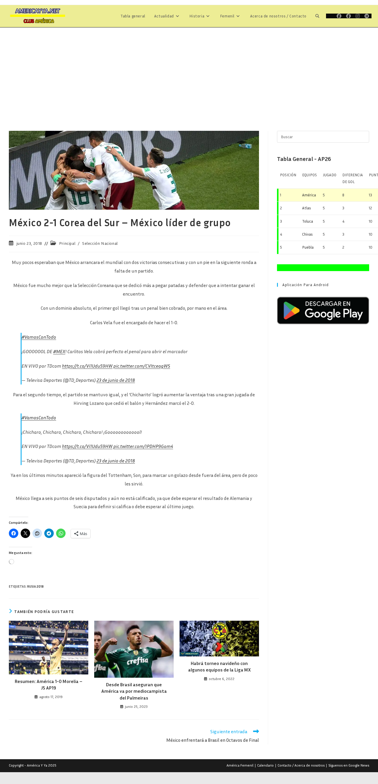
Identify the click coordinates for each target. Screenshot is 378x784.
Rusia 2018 (35, 586)
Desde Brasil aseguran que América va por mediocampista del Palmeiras (134, 691)
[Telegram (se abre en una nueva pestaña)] (367, 16)
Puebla (308, 247)
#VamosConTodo (39, 337)
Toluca (307, 221)
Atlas (306, 208)
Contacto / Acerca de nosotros (301, 765)
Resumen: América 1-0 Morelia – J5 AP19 (48, 684)
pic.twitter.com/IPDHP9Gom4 (143, 446)
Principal (67, 243)
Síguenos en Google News (348, 765)
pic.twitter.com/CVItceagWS (141, 366)
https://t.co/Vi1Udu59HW (87, 366)
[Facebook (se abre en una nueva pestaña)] (339, 16)
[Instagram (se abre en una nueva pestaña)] (357, 16)
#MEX (59, 351)
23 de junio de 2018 (116, 380)
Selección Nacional (100, 243)
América (309, 195)
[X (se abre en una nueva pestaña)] (330, 16)
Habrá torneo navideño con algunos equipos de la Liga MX (219, 666)
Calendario (265, 765)
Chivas (307, 234)
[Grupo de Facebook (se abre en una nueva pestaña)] (348, 16)
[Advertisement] (189, 71)
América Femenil (240, 765)
